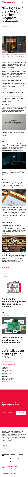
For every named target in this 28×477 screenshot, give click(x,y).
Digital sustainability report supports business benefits (12, 340)
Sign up (21, 412)
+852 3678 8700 (6, 373)
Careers (12, 458)
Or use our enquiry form (8, 364)
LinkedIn (4, 448)
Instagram (4, 445)
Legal (14, 473)
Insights (20, 454)
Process (12, 454)
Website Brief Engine (8, 468)
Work (11, 462)
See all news (5, 267)
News (19, 458)
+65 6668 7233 (6, 381)
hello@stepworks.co (7, 361)
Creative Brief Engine (12, 466)
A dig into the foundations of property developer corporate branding (14, 303)
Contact (4, 462)
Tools (3, 458)
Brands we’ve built (5, 454)
